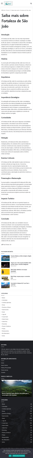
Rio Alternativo (5, 333)
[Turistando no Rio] (8, 3)
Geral (3, 312)
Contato (3, 372)
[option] (16, 388)
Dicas (3, 305)
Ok (10, 455)
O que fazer (5, 316)
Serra (3, 335)
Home (2, 363)
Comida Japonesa (6, 302)
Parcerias (4, 324)
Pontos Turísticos (6, 326)
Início (4, 10)
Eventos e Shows (6, 307)
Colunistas (4, 300)
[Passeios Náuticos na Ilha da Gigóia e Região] (5, 258)
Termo (7, 10)
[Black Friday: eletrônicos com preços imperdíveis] (5, 272)
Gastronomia (5, 309)
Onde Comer (5, 319)
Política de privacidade (18, 455)
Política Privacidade (6, 367)
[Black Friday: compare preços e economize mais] (5, 278)
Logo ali (4, 314)
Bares (3, 297)
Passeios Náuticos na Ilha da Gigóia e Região (21, 256)
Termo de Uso (4, 370)
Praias (3, 328)
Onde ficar (4, 321)
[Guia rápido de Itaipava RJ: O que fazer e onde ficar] (5, 285)
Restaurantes (5, 331)
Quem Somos (4, 365)
